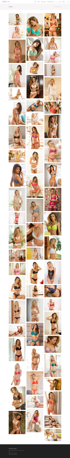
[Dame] (35, 86)
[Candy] (17, 51)
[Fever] (52, 108)
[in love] (52, 199)
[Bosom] (17, 32)
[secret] (52, 403)
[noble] (52, 291)
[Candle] (52, 43)
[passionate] (35, 334)
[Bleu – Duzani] (35, 24)
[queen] (35, 358)
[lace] (17, 218)
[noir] (35, 291)
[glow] (35, 186)
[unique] (17, 422)
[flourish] (35, 161)
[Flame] (35, 137)
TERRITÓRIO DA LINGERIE (13, 448)
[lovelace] (52, 272)
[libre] (52, 248)
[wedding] (52, 435)
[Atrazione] (17, 19)
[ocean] (17, 312)
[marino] (17, 287)
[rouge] (35, 383)
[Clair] (35, 68)
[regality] (52, 365)
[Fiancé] (35, 119)
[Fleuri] (52, 150)
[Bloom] (52, 24)
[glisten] (52, 175)
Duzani (57, 6)
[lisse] (35, 253)
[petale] (52, 344)
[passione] (17, 331)
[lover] (35, 272)
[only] (52, 323)
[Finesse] (52, 126)
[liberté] (17, 237)
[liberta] (35, 234)
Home (54, 6)
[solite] (35, 402)
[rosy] (17, 374)
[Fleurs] (17, 156)
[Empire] (35, 105)
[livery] (17, 256)
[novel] (52, 304)
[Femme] (17, 113)
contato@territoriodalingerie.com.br (13, 454)
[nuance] (35, 310)
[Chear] (52, 57)
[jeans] (35, 210)
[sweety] (35, 420)
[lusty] (17, 269)
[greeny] (17, 199)
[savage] (17, 398)
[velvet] (52, 422)
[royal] (52, 384)
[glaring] (17, 175)
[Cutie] (52, 70)
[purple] (17, 349)
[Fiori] (17, 137)
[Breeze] (35, 49)
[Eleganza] (17, 94)
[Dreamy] (52, 89)
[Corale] (17, 75)
